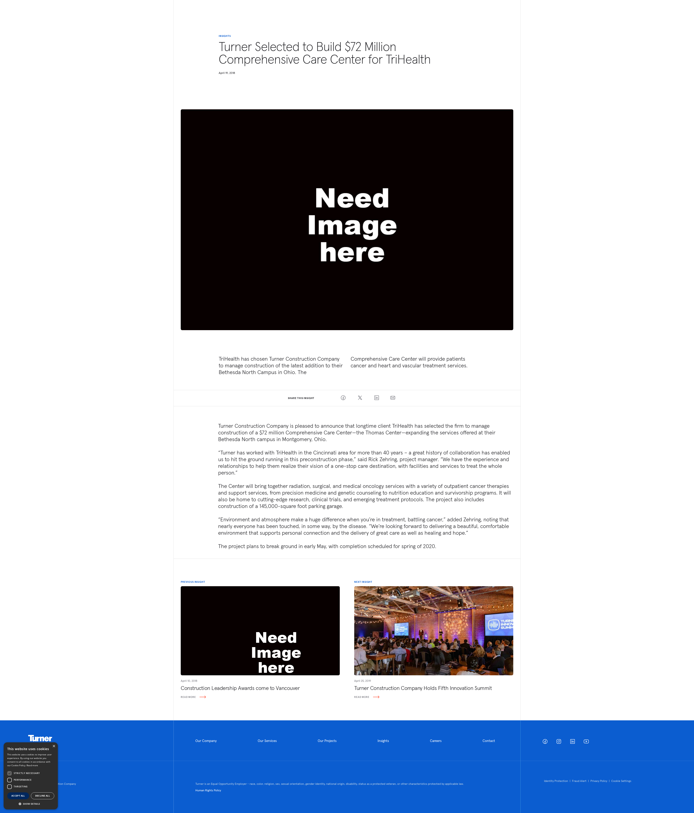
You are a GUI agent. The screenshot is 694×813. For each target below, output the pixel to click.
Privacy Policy (598, 781)
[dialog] (31, 775)
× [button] (53, 746)
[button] (30, 804)
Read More (188, 697)
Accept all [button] (18, 795)
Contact (489, 741)
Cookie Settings (621, 781)
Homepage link (40, 738)
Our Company (206, 741)
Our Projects (327, 741)
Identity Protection (556, 781)
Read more (32, 765)
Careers (436, 741)
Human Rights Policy (208, 790)
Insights (383, 741)
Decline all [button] (42, 795)
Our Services (267, 741)
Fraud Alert (579, 781)
